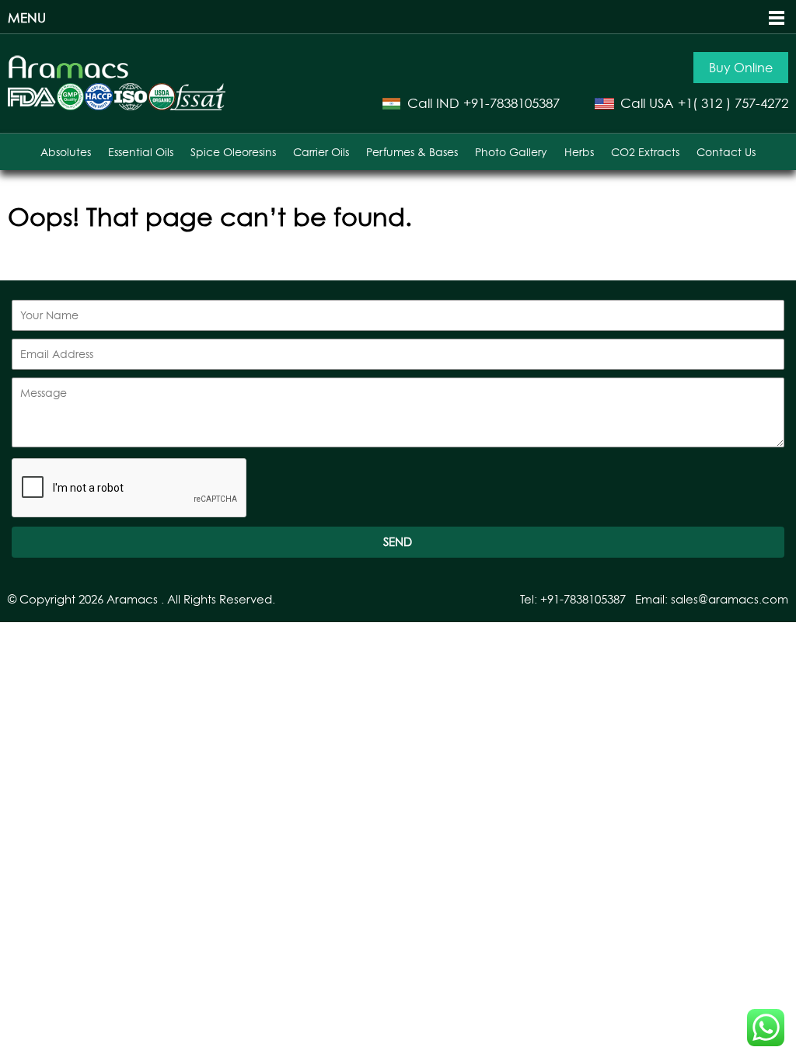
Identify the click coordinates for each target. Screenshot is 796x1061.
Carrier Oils (321, 151)
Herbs (579, 151)
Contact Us (726, 151)
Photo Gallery (511, 151)
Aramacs (132, 599)
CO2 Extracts (645, 151)
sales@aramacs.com (729, 599)
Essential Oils (140, 151)
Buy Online (741, 67)
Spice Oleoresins (233, 151)
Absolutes (65, 151)
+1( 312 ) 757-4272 (733, 103)
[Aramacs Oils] (69, 75)
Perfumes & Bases (412, 151)
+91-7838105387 (511, 103)
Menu (27, 17)
